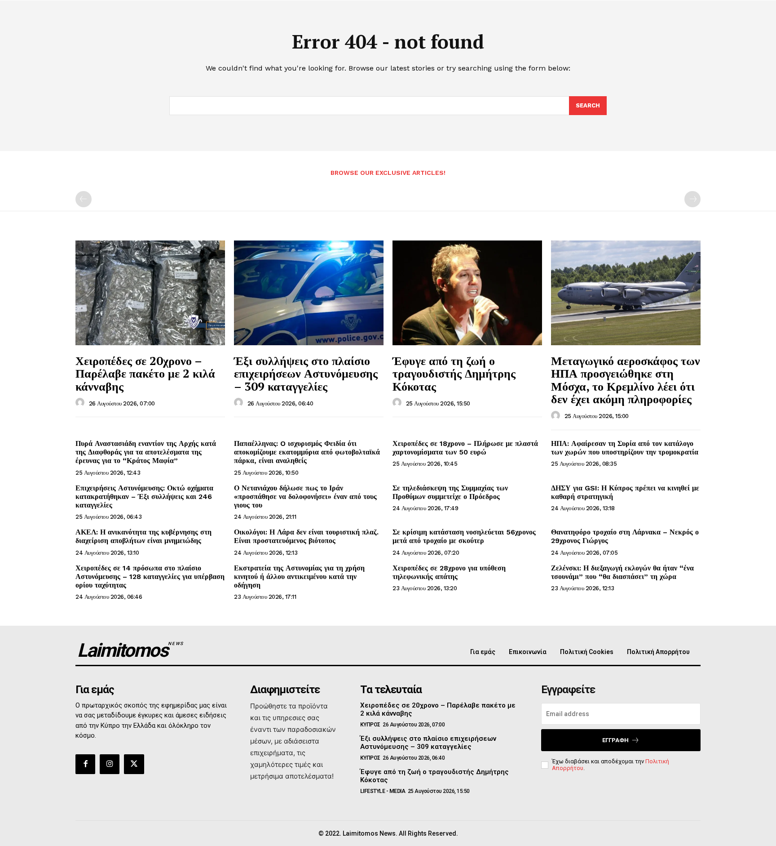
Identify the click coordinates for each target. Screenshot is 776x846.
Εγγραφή (615, 740)
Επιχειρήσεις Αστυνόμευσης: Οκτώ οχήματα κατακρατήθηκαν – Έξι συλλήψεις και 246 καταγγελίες (144, 496)
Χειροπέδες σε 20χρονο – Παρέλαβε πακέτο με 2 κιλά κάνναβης (145, 373)
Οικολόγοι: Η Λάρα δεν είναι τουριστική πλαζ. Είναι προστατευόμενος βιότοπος (306, 536)
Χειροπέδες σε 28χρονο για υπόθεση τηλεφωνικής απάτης (449, 572)
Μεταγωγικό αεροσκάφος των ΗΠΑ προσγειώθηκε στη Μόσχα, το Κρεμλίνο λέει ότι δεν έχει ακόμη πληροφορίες (625, 380)
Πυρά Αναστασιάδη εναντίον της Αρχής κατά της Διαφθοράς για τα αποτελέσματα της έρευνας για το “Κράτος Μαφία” (145, 452)
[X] (134, 764)
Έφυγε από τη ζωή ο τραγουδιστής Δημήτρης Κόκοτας (454, 373)
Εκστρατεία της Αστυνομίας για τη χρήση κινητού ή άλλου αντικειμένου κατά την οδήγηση (299, 576)
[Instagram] (109, 764)
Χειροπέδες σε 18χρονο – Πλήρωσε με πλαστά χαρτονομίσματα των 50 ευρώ (465, 447)
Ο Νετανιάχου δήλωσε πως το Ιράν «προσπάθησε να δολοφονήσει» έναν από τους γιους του (305, 496)
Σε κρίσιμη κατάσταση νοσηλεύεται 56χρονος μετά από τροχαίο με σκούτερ (464, 536)
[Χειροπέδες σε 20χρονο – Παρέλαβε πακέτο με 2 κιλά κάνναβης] (150, 292)
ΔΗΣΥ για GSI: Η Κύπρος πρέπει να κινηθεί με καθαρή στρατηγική (625, 492)
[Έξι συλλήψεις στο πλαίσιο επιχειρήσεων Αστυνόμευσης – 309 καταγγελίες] (309, 292)
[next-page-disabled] (692, 199)
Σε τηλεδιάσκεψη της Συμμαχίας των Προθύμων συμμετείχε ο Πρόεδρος (450, 492)
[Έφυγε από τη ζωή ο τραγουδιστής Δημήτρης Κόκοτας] (467, 292)
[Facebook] (85, 764)
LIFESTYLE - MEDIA (383, 791)
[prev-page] (83, 199)
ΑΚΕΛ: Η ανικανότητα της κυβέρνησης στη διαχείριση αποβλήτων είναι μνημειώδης (143, 536)
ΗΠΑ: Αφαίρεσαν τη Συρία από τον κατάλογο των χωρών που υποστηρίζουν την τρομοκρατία (624, 447)
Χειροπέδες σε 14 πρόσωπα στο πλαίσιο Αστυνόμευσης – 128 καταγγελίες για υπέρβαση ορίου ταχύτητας (150, 576)
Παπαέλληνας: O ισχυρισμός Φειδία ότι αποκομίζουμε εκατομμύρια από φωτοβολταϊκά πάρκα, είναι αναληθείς (307, 452)
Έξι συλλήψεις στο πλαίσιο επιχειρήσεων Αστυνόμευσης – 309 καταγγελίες (306, 373)
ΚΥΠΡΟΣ (370, 724)
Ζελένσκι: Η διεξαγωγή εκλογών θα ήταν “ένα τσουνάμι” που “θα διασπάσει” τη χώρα (622, 572)
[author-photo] (81, 403)
